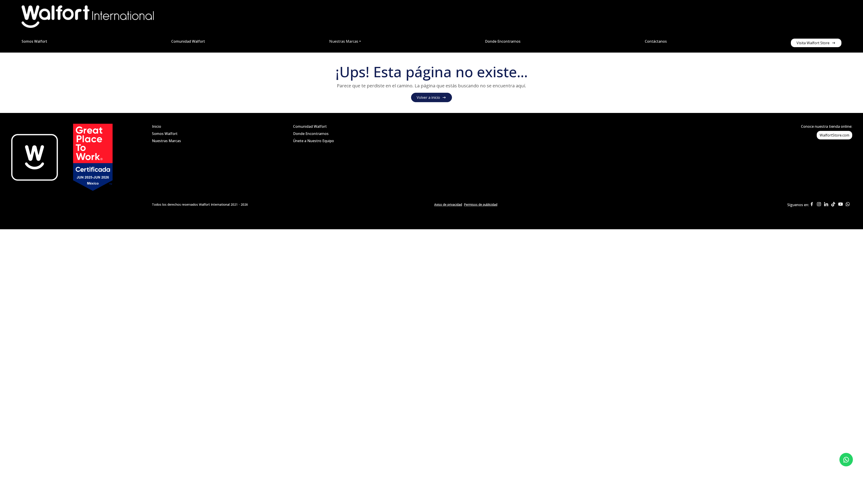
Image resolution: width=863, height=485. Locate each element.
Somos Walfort (34, 41)
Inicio (156, 126)
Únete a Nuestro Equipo (313, 140)
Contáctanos (656, 41)
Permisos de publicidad (480, 204)
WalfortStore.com (834, 135)
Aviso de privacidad (448, 204)
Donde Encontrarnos (502, 41)
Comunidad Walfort (188, 41)
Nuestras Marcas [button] (343, 41)
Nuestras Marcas (166, 140)
